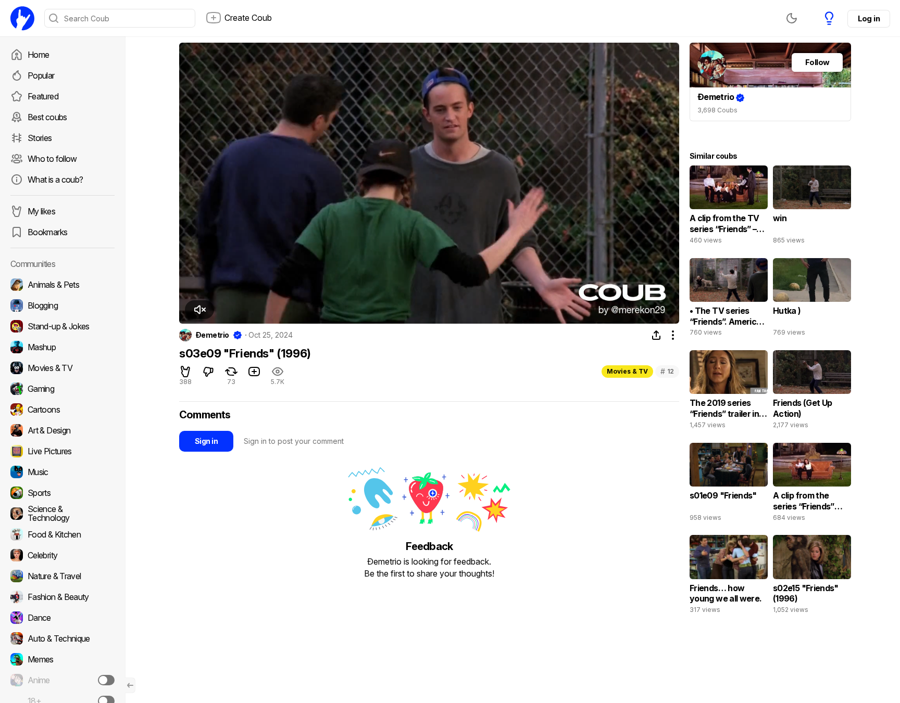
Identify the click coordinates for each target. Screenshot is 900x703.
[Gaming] (62, 388)
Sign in (206, 441)
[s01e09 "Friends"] (729, 484)
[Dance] (62, 617)
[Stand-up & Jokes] (62, 326)
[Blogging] (62, 305)
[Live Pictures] (62, 451)
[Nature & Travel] (62, 576)
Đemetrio (212, 335)
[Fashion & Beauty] (62, 596)
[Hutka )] (812, 299)
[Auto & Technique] (62, 638)
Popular (41, 75)
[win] (812, 207)
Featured (43, 96)
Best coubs (47, 117)
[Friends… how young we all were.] (729, 576)
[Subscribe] (106, 680)
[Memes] (62, 659)
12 (667, 371)
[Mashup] (62, 347)
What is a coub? (55, 179)
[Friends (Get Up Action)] (812, 391)
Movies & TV (627, 371)
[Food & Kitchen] (62, 534)
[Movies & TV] (62, 367)
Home (38, 54)
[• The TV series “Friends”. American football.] (729, 299)
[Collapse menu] (130, 685)
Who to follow (52, 159)
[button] (199, 309)
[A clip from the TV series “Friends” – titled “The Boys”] (729, 207)
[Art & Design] (62, 430)
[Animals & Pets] (62, 284)
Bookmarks (47, 232)
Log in (869, 18)
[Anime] (62, 680)
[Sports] (62, 492)
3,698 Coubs (717, 110)
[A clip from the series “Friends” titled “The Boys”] (812, 484)
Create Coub (248, 17)
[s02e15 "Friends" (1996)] (812, 576)
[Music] (62, 472)
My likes (41, 211)
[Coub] (22, 18)
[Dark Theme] (791, 18)
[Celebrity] (62, 555)
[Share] (656, 335)
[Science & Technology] (62, 513)
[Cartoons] (62, 409)
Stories (40, 138)
